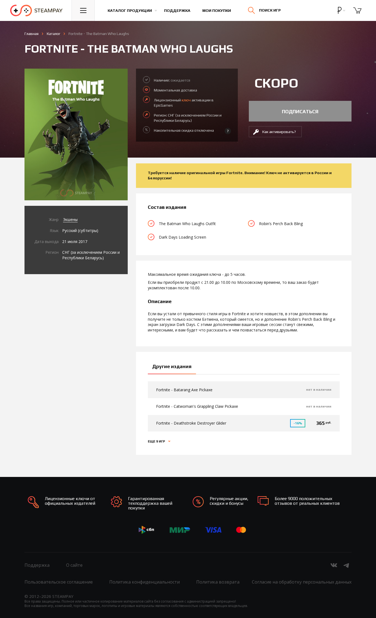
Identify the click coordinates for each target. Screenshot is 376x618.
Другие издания (172, 366)
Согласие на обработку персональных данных (302, 582)
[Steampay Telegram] (347, 565)
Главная (31, 33)
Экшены (70, 219)
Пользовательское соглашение (58, 582)
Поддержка (177, 10)
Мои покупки (216, 10)
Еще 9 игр (157, 441)
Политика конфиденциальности (144, 582)
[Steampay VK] (334, 565)
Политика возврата (217, 582)
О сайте (74, 565)
